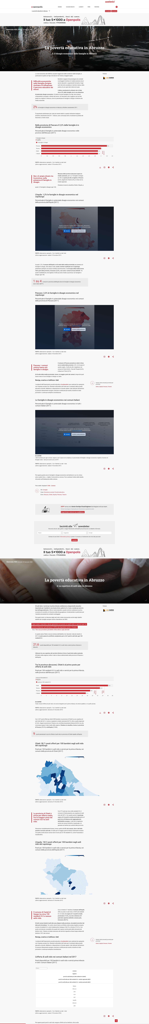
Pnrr (89, 6)
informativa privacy (65, 536)
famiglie (45, 490)
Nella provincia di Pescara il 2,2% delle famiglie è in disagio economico (57, 126)
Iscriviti (74, 540)
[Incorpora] (108, 167)
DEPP (62, 506)
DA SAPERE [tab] (38, 456)
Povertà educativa (59, 492)
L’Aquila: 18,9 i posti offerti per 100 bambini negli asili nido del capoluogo (58, 843)
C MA (48, 485)
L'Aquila (101, 386)
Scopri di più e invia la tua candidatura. (72, 512)
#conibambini (64, 384)
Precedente (108, 11)
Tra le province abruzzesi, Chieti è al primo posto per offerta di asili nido (57, 666)
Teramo (110, 386)
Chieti (97, 386)
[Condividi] (113, 167)
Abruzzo (46, 494)
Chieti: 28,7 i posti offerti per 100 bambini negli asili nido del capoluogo (59, 744)
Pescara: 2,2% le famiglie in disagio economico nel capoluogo (57, 294)
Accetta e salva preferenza (78, 231)
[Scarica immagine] (104, 167)
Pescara (105, 386)
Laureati (81, 6)
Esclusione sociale (49, 492)
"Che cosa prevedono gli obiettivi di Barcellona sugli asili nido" (52, 629)
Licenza (53, 485)
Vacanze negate (70, 6)
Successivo (114, 11)
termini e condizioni (77, 227)
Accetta (68, 231)
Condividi (116, 1020)
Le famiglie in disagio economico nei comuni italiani (57, 400)
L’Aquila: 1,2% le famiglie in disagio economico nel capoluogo (56, 195)
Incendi (60, 6)
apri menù (117, 7)
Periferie (96, 6)
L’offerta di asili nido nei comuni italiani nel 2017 (55, 957)
